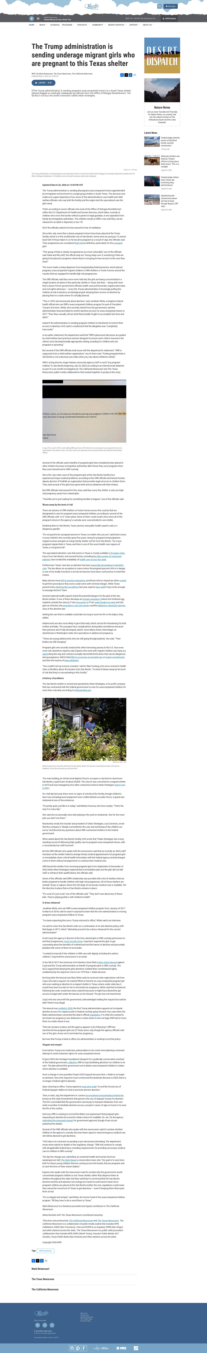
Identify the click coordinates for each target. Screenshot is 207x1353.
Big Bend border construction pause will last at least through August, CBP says (169, 201)
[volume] (38, 18)
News (31, 25)
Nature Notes (162, 107)
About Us (147, 25)
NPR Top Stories (45, 1251)
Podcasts (82, 25)
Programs (67, 25)
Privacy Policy (85, 1321)
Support (133, 25)
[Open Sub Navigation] (36, 25)
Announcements (86, 1317)
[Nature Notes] (162, 90)
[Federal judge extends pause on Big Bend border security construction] (152, 141)
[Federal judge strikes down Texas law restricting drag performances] (152, 181)
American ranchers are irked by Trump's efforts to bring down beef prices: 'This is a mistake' (170, 161)
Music (42, 25)
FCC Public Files (86, 1319)
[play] (32, 18)
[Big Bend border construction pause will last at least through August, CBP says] (152, 199)
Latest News (150, 132)
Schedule (55, 25)
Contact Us (84, 1315)
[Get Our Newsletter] (162, 55)
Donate (171, 6)
